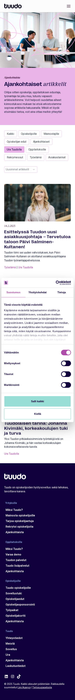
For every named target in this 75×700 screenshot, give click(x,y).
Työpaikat (12, 610)
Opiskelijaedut (15, 599)
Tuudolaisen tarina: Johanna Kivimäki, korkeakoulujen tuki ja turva (36, 428)
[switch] (66, 363)
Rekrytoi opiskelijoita (19, 526)
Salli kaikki (37, 401)
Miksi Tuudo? (14, 510)
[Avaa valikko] (68, 6)
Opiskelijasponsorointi (20, 604)
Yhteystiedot (14, 638)
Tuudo (9, 631)
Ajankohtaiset (41, 141)
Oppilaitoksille (37, 149)
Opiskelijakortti (15, 615)
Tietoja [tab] (61, 292)
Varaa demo (13, 554)
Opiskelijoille (29, 133)
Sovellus (11, 649)
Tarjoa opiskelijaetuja (20, 521)
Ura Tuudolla (14, 149)
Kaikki (10, 133)
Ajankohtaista (15, 532)
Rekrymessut (15, 157)
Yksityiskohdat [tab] (37, 292)
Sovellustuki (14, 593)
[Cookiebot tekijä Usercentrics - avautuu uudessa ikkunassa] (55, 283)
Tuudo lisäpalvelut (17, 565)
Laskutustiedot (15, 666)
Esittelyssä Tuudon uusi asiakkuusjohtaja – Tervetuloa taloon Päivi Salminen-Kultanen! (37, 239)
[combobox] (17, 170)
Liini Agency (24, 687)
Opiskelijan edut (16, 141)
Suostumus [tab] (13, 292)
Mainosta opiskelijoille (20, 515)
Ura (8, 654)
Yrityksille (11, 503)
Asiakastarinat (57, 157)
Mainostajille (51, 133)
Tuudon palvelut (16, 560)
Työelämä (36, 157)
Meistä (10, 643)
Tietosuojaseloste (42, 687)
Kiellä (37, 413)
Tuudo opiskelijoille (18, 587)
